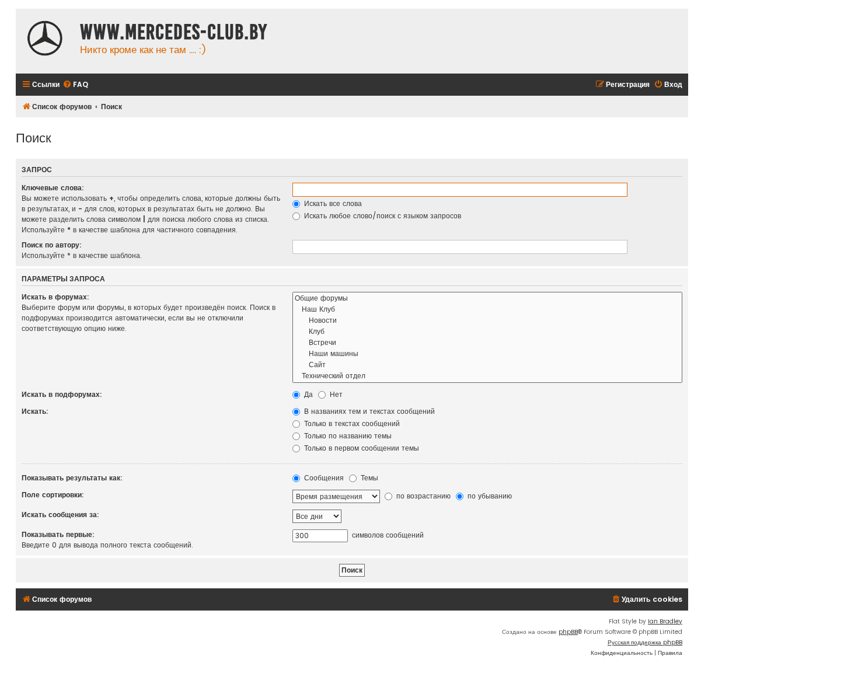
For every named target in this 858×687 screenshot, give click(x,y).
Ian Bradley (665, 621)
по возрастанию (422, 496)
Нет (335, 394)
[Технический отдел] (487, 376)
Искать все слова (332, 203)
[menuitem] (75, 85)
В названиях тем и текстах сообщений (368, 411)
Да (307, 394)
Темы (368, 478)
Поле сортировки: (53, 495)
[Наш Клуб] (487, 309)
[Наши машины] (487, 354)
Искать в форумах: (55, 297)
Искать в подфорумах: (62, 394)
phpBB (568, 631)
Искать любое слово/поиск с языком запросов (381, 216)
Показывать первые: (58, 534)
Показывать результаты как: (72, 478)
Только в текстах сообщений (351, 423)
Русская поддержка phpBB (645, 642)
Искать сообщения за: (60, 514)
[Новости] (487, 320)
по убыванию (488, 496)
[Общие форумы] (487, 298)
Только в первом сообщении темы (360, 448)
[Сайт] (487, 365)
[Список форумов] (45, 40)
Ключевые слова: (53, 188)
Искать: (35, 411)
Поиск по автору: (52, 245)
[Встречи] (487, 342)
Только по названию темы (347, 436)
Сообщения (323, 478)
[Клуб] (487, 331)
